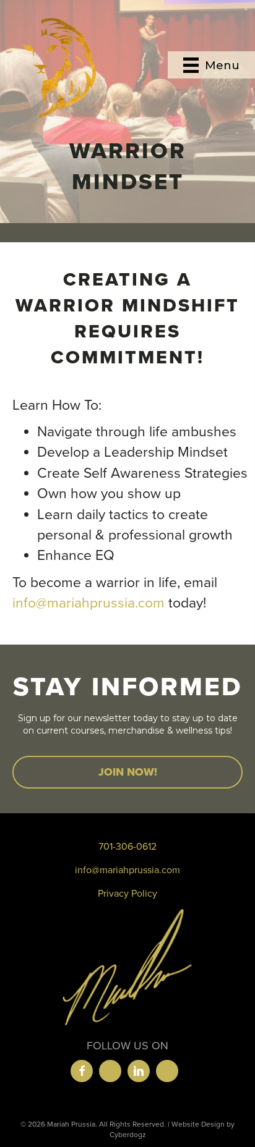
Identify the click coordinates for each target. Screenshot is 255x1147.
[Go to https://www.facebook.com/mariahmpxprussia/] (82, 1071)
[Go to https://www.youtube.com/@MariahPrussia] (167, 1071)
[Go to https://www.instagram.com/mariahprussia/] (110, 1071)
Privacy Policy (127, 893)
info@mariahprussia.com (88, 603)
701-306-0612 (127, 846)
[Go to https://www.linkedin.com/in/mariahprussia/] (138, 1071)
